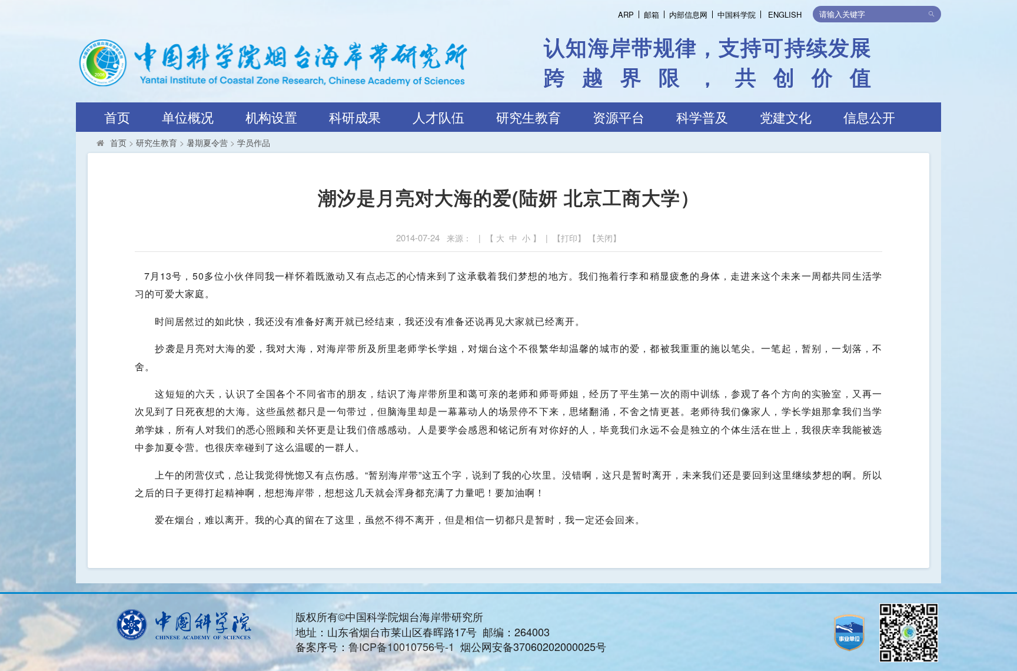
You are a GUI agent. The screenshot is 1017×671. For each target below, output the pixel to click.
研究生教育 (528, 117)
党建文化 (786, 117)
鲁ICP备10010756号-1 (401, 646)
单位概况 (188, 117)
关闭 (604, 238)
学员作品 (253, 142)
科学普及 (702, 117)
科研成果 (355, 117)
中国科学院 (736, 14)
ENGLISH (785, 14)
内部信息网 (688, 14)
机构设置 (271, 117)
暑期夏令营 (207, 142)
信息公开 (869, 117)
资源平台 (618, 117)
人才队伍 (438, 117)
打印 (569, 238)
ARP (626, 14)
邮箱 (651, 14)
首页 (117, 117)
